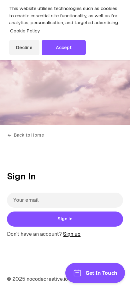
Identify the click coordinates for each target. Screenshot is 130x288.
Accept (64, 47)
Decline (24, 47)
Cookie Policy (25, 30)
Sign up (71, 234)
